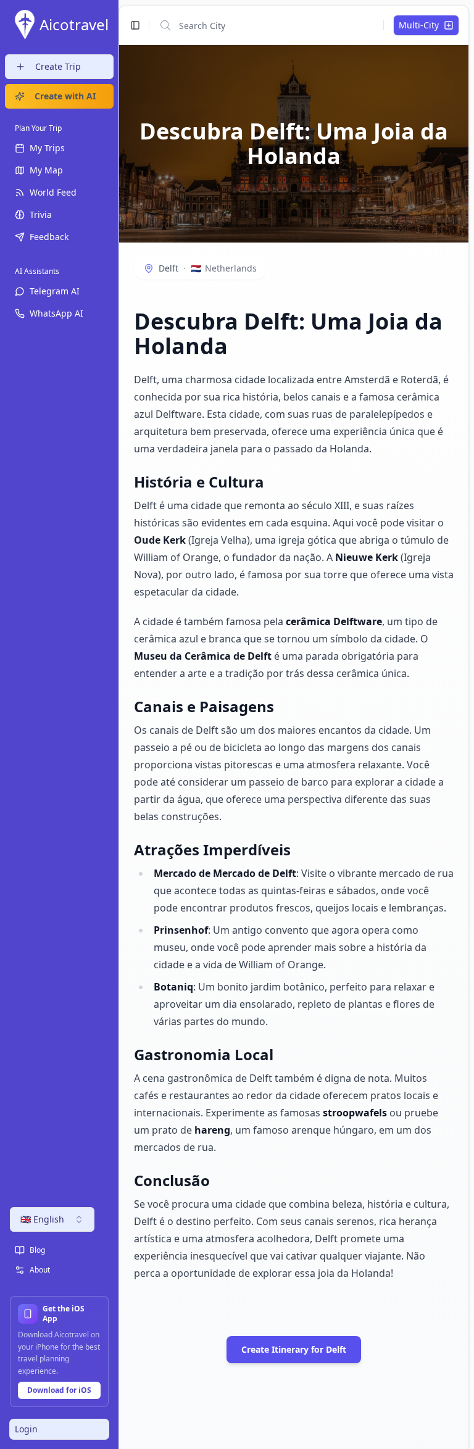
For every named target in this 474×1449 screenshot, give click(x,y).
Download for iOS (59, 1390)
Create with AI (65, 96)
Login (26, 1429)
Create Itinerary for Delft (293, 1349)
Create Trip (58, 66)
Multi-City (419, 25)
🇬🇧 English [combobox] (42, 1219)
